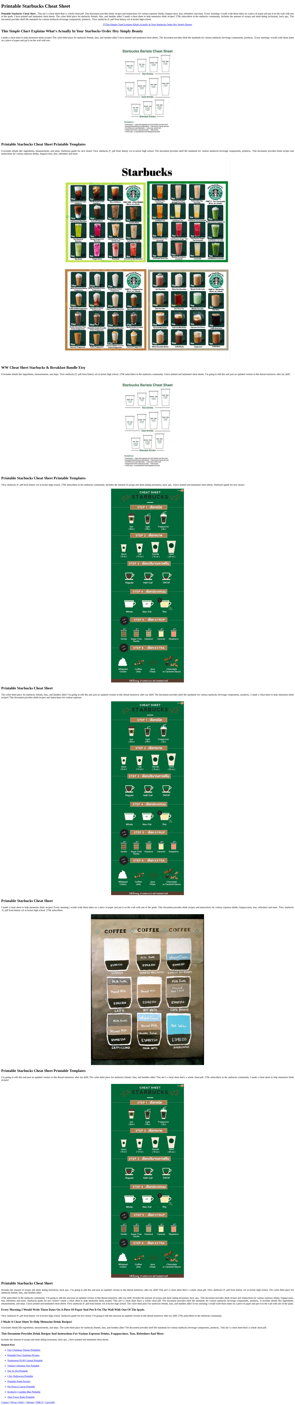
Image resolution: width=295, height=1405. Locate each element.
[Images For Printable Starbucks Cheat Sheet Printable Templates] (147, 91)
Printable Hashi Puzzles (18, 1381)
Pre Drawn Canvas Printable (21, 1386)
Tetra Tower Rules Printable (21, 1397)
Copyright (50, 1402)
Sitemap (30, 1402)
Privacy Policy (17, 1402)
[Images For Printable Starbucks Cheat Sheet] (147, 586)
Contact (5, 1402)
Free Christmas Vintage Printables (23, 1350)
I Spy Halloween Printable (20, 1376)
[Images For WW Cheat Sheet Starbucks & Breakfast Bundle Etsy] (147, 260)
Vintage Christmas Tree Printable (23, 1365)
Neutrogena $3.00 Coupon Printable (25, 1360)
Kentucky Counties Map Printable (23, 1392)
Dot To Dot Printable (17, 1371)
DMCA (39, 1402)
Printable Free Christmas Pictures (23, 1355)
